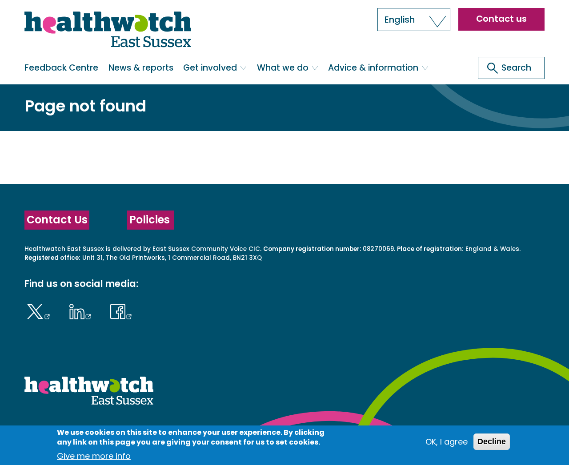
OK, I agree (446, 441)
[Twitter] (40, 310)
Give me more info (94, 455)
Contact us (501, 18)
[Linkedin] (82, 310)
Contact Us (57, 219)
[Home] (107, 31)
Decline (491, 441)
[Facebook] (121, 310)
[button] (413, 19)
